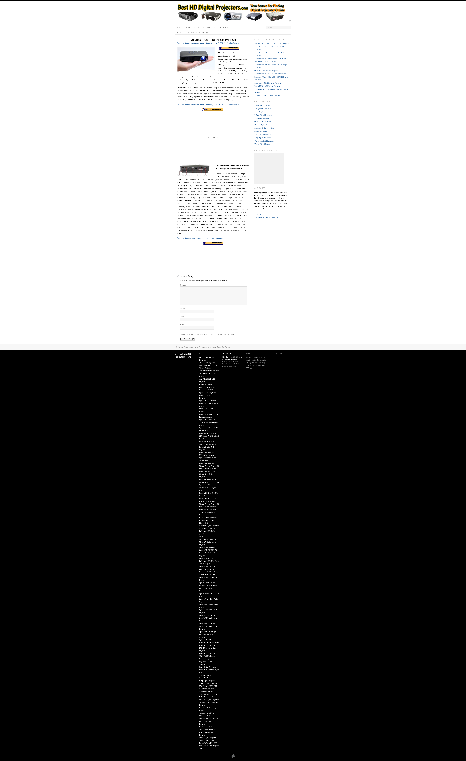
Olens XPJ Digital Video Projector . (266, 70)
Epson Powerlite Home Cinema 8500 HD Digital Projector (207, 487)
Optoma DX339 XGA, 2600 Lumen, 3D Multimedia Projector (208, 553)
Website (182, 324)
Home (179, 28)
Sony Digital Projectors (262, 137)
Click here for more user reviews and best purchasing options (200, 238)
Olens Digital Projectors (262, 121)
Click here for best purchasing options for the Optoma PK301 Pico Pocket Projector (208, 43)
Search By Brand (202, 28)
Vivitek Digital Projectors (263, 144)
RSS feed (249, 368)
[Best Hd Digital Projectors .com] (231, 21)
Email (182, 316)
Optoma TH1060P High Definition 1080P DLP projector (207, 634)
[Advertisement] (269, 168)
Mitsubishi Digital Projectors (264, 118)
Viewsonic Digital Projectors (264, 141)
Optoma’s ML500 (205, 640)
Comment (184, 285)
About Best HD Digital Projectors (193, 32)
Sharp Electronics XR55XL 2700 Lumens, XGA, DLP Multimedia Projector (208, 686)
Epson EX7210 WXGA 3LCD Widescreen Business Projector (208, 422)
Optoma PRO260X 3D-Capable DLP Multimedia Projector (208, 626)
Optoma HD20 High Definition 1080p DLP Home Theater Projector (209, 561)
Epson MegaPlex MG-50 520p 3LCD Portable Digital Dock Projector (209, 436)
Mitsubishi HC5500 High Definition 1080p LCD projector (207, 531)
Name (182, 308)
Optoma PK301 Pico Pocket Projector (213, 39)
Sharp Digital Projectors (262, 134)
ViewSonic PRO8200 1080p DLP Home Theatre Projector (208, 721)
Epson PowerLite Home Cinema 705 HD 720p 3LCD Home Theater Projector (209, 466)
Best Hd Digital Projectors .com (183, 355)
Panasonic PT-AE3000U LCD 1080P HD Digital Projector (207, 648)
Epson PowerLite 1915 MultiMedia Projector (270, 74)
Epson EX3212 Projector (207, 400)
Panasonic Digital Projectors (264, 128)
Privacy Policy (259, 214)
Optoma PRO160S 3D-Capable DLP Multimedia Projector (208, 618)
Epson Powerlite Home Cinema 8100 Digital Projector (207, 474)
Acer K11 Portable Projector (209, 371)
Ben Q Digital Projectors (262, 108)
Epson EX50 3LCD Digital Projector (267, 86)
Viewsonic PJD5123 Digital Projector (267, 95)
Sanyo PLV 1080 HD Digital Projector (267, 83)
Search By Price (222, 28)
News (188, 28)
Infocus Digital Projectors (263, 115)
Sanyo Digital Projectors (262, 131)
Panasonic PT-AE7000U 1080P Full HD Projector (271, 43)
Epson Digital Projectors (262, 112)
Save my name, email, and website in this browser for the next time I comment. (207, 334)
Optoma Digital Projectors (263, 125)
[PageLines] (233, 757)
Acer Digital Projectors (262, 105)
